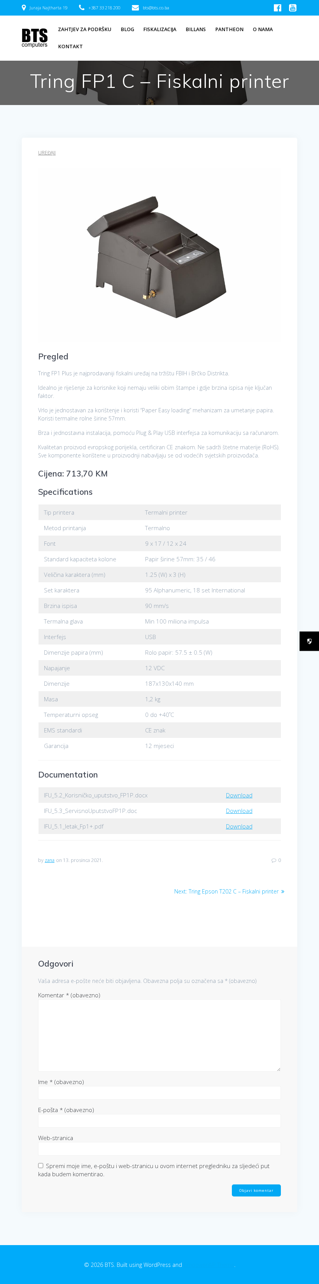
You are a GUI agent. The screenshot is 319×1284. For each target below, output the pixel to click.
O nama (263, 29)
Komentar (69, 995)
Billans (196, 29)
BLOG (127, 29)
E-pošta (66, 1110)
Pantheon (229, 29)
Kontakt (70, 46)
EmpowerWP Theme (209, 1264)
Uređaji (47, 152)
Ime (61, 1082)
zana (49, 860)
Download (239, 795)
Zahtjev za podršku (84, 29)
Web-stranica (55, 1138)
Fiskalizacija (159, 29)
